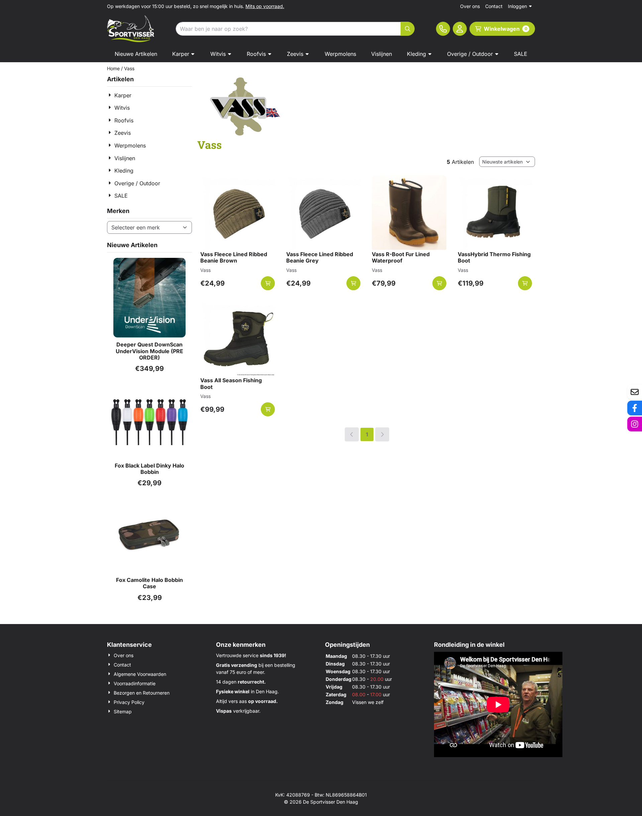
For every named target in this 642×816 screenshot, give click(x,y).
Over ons (470, 6)
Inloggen (517, 6)
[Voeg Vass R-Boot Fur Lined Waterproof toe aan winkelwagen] (439, 283)
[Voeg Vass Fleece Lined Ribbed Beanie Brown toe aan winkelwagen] (268, 283)
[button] (460, 29)
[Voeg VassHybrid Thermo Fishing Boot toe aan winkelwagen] (525, 283)
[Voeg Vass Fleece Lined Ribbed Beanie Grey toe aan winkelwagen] (353, 283)
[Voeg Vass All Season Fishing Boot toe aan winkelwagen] (268, 409)
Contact (494, 6)
